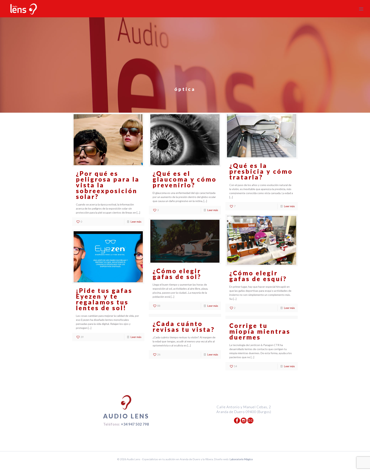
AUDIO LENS (126, 416)
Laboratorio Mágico (241, 459)
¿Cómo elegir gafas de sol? (177, 273)
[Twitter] (188, 465)
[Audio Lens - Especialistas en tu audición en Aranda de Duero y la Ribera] (24, 9)
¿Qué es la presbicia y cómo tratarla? (261, 171)
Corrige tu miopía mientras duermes (259, 331)
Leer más (136, 221)
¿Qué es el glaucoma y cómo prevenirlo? (185, 179)
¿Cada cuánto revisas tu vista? (184, 326)
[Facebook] (182, 465)
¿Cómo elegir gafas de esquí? (258, 275)
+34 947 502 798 (135, 424)
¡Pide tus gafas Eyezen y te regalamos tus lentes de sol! (104, 299)
